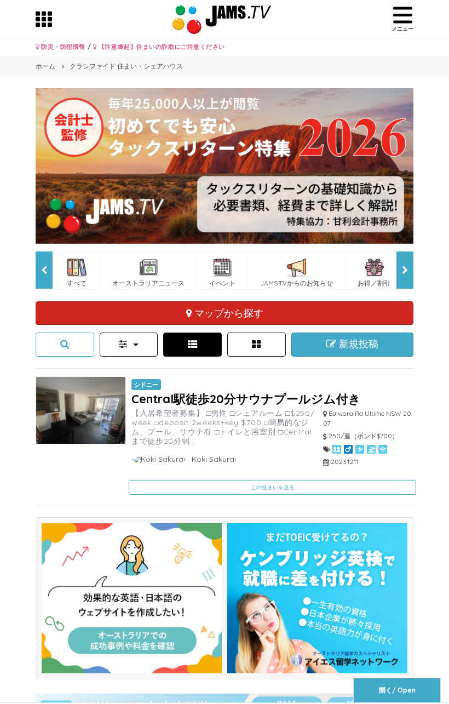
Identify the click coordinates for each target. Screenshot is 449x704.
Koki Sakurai (212, 459)
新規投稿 (357, 344)
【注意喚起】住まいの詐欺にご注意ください (160, 46)
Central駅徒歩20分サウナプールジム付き (246, 398)
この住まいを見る (273, 487)
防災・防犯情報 (62, 46)
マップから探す (227, 313)
